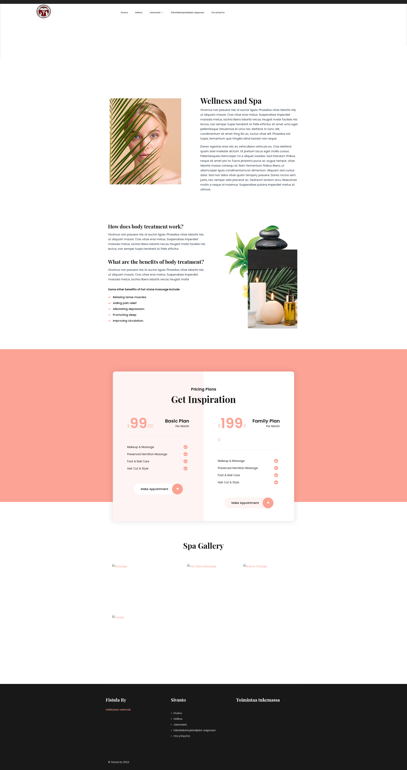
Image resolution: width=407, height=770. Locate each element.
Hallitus (138, 12)
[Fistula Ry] (43, 11)
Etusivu (124, 12)
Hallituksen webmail (118, 709)
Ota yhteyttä (217, 12)
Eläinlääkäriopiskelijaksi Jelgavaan (187, 12)
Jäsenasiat (155, 12)
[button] (158, 489)
